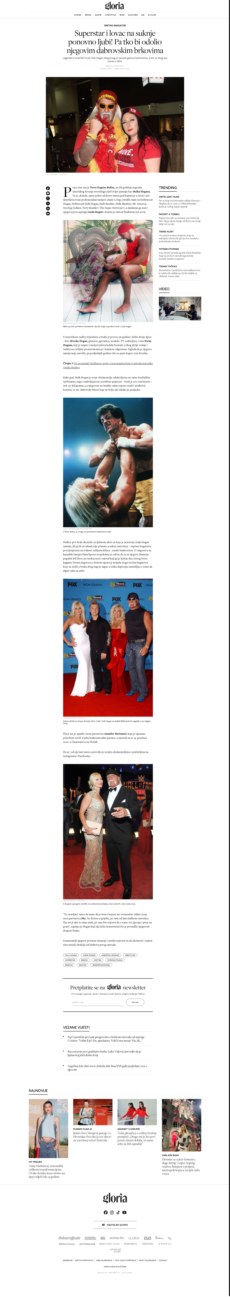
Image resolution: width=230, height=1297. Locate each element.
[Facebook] (106, 1212)
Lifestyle (110, 14)
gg (142, 14)
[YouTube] (124, 1212)
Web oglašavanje (104, 1260)
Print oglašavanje (147, 1260)
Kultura (133, 14)
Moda (88, 14)
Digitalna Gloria (117, 1224)
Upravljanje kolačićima (115, 1266)
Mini (122, 14)
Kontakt (163, 1260)
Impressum (67, 1260)
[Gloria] (114, 6)
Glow (98, 14)
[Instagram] (112, 1212)
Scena (77, 14)
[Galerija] (115, 125)
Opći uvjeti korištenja (125, 1260)
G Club (152, 14)
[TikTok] (118, 1212)
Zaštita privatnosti (84, 1260)
